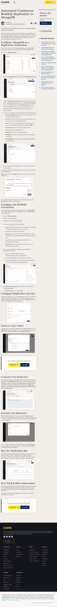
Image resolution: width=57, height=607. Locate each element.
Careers (44, 563)
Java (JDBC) (6, 552)
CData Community (7, 575)
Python (5, 556)
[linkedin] (4, 537)
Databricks (18, 577)
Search (42, 2)
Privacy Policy (13, 598)
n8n (17, 584)
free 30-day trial (11, 489)
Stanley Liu (8, 22)
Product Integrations (34, 552)
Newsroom (44, 554)
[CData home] (6, 2)
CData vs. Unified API (34, 561)
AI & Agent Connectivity (34, 554)
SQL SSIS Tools (19, 554)
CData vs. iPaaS (32, 558)
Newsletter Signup (7, 584)
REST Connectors (7, 561)
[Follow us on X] (33, 23)
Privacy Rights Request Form (12, 600)
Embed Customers (33, 556)
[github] (9, 537)
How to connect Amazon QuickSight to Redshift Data (48, 87)
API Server (5, 558)
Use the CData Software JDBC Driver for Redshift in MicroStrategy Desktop (48, 68)
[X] (7, 537)
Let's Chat (49, 2)
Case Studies (6, 577)
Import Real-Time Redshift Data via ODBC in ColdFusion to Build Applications (48, 53)
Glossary (5, 586)
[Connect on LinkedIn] (35, 23)
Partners (44, 561)
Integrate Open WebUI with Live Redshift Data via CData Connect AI (48, 43)
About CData (45, 550)
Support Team (18, 493)
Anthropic (18, 575)
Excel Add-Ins (6, 563)
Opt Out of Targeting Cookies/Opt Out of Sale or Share (43, 602)
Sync (17, 550)
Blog (4, 579)
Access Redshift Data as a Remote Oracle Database (48, 48)
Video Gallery (6, 588)
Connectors (31, 550)
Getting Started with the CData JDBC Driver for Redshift (47, 83)
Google (18, 579)
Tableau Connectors (8, 567)
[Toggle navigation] (14, 2)
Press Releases (45, 552)
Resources (5, 582)
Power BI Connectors (8, 565)
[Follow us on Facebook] (31, 23)
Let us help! (25, 365)
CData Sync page (9, 487)
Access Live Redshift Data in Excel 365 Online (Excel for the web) (48, 77)
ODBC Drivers (6, 550)
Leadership (44, 558)
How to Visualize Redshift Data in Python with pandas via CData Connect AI (48, 58)
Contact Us (44, 565)
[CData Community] (12, 537)
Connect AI (18, 552)
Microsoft (18, 582)
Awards (43, 556)
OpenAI (18, 586)
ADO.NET (5, 554)
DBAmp (18, 556)
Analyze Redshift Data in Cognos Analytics (47, 72)
